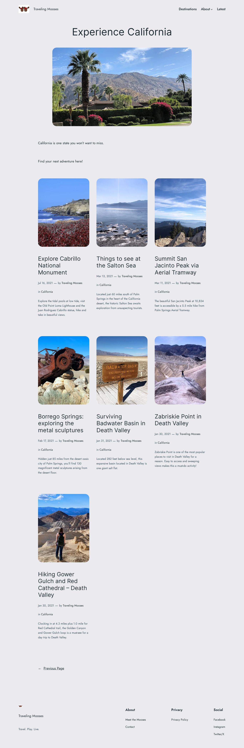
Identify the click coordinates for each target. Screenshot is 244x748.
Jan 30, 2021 (163, 434)
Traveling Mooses (46, 8)
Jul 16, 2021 (45, 283)
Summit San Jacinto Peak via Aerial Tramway (177, 265)
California (47, 292)
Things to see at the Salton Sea (118, 262)
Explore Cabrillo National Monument (59, 265)
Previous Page (51, 668)
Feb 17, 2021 (46, 441)
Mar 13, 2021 (104, 276)
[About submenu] (212, 9)
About (205, 8)
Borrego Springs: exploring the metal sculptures (61, 423)
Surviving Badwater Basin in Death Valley (120, 423)
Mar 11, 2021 (163, 283)
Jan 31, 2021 (104, 441)
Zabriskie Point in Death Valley (178, 420)
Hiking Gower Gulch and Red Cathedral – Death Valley (62, 584)
